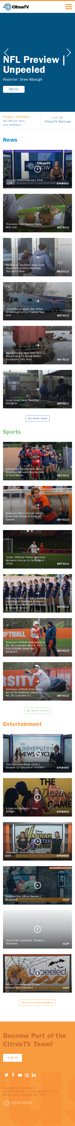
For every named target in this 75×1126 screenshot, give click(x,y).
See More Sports (37, 711)
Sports (12, 433)
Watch (14, 89)
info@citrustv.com (14, 1091)
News (10, 141)
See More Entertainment (38, 1003)
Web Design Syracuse (18, 1103)
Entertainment (22, 725)
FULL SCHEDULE (12, 125)
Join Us (12, 1058)
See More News (37, 419)
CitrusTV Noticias (58, 122)
